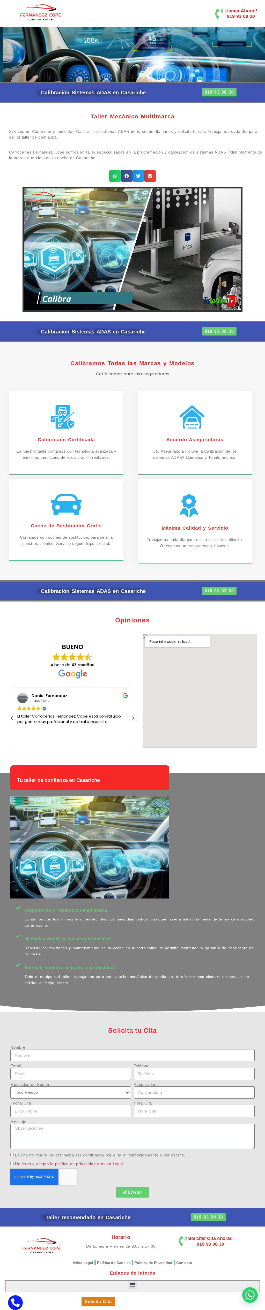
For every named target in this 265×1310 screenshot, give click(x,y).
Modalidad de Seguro (30, 1084)
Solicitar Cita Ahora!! (210, 1238)
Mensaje (18, 1122)
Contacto (184, 1263)
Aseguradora (146, 1084)
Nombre (17, 1047)
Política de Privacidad (153, 1263)
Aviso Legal (83, 1263)
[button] (115, 176)
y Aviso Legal (110, 1164)
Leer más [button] (25, 740)
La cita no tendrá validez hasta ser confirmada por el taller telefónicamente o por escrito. (100, 1155)
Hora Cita (143, 1103)
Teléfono (141, 1066)
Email (15, 1066)
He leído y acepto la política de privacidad (55, 1164)
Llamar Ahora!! (240, 10)
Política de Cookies (114, 1263)
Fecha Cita (20, 1103)
